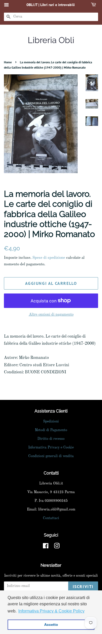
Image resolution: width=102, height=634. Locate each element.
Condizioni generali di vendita (51, 456)
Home (8, 62)
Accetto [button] (51, 624)
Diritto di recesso (51, 439)
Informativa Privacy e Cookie (51, 447)
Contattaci (51, 518)
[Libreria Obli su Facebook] (46, 547)
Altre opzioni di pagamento (51, 315)
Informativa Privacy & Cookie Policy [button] (51, 611)
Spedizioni (51, 421)
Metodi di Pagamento (51, 430)
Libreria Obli (51, 40)
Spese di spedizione (48, 258)
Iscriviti (83, 586)
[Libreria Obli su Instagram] (57, 547)
